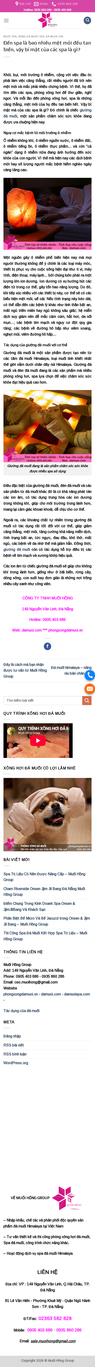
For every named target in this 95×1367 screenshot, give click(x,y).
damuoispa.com (77, 994)
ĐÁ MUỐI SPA (54, 36)
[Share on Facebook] (47, 646)
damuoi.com (51, 994)
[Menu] (6, 20)
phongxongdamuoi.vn (20, 994)
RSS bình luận (15, 1054)
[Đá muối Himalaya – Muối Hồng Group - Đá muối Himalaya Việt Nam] (47, 20)
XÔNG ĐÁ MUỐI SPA (31, 36)
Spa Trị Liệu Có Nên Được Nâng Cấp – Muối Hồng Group (44, 877)
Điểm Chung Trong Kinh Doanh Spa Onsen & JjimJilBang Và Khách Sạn (39, 906)
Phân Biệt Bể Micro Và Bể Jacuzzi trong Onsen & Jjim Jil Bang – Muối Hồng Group (46, 921)
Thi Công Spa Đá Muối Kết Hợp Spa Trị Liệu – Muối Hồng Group (45, 936)
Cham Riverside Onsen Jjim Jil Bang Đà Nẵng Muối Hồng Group (44, 892)
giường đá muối (16, 549)
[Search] (87, 20)
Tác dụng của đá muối (21, 1011)
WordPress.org (15, 1063)
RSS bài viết (13, 1045)
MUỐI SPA (9, 36)
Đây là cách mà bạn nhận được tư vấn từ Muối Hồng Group (25, 670)
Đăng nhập (12, 1036)
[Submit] (87, 700)
